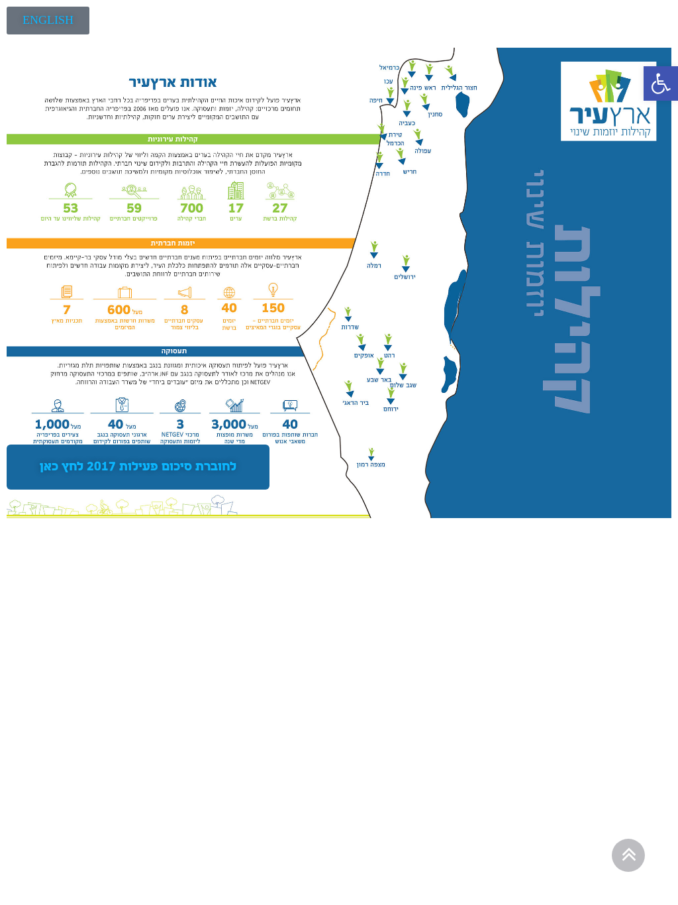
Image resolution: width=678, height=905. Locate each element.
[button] (661, 83)
